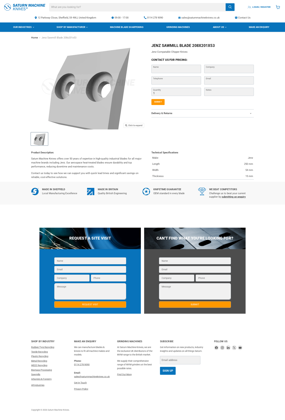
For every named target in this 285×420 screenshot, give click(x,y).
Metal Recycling (39, 361)
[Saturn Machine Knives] (24, 7)
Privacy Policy (81, 389)
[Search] (230, 7)
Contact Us (244, 17)
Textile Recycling (39, 351)
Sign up (168, 370)
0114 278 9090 (155, 17)
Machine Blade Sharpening (126, 27)
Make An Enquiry (259, 27)
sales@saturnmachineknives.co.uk (200, 17)
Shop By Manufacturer (71, 27)
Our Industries (22, 27)
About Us (219, 27)
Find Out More (124, 374)
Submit (158, 102)
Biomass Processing (41, 370)
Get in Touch (80, 382)
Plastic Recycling (39, 356)
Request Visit (90, 304)
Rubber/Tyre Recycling (42, 347)
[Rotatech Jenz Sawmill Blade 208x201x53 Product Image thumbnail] (39, 138)
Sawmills (35, 374)
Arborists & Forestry (41, 379)
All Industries (37, 385)
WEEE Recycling (39, 365)
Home (34, 37)
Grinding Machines (178, 27)
